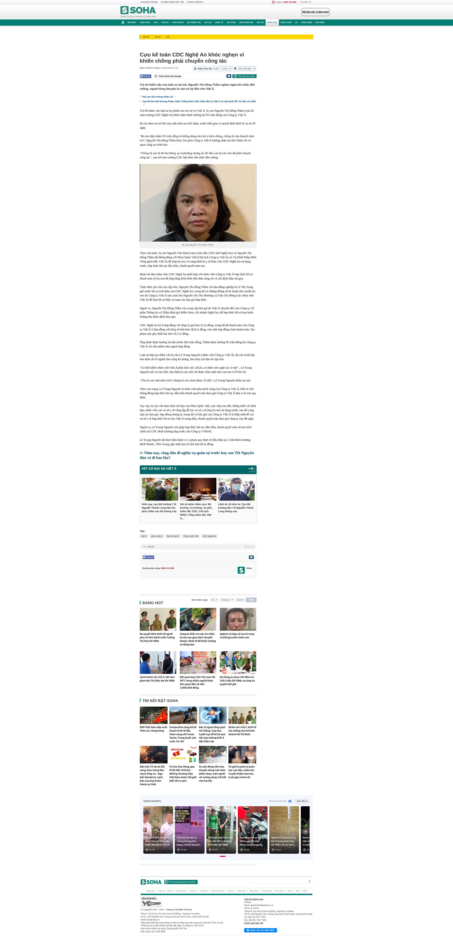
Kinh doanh (178, 23)
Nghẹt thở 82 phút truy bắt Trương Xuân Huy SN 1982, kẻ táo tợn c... (283, 841)
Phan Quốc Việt (191, 536)
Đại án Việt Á (173, 536)
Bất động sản (194, 23)
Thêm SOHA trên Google (170, 76)
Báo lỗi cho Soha (247, 76)
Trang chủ (150, 891)
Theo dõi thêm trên (278, 801)
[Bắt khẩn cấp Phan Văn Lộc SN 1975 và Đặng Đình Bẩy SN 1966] (221, 830)
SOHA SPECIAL (196, 2)
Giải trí (260, 23)
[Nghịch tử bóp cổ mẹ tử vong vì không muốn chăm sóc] (238, 619)
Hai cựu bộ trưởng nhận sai (157, 96)
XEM (251, 599)
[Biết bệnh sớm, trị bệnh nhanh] (315, 12)
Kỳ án (158, 37)
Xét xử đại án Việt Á (159, 468)
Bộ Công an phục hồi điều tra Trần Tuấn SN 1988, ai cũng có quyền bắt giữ (237, 680)
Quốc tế (219, 23)
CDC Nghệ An (209, 536)
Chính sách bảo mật (253, 923)
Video (289, 891)
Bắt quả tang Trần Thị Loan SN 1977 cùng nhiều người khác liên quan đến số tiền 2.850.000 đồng (197, 682)
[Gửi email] (228, 76)
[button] (223, 856)
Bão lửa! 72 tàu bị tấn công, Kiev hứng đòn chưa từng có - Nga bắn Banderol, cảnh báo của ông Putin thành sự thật (152, 775)
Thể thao (231, 23)
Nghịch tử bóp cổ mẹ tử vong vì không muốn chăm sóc (237, 635)
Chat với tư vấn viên (262, 930)
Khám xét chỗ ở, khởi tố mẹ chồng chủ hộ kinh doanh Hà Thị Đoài (242, 731)
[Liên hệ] (251, 557)
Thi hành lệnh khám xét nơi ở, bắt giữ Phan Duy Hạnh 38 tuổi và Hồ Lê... (158, 841)
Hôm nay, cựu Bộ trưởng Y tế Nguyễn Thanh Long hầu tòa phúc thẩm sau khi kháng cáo (159, 508)
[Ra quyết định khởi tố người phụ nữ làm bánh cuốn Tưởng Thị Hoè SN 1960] (158, 619)
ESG (156, 23)
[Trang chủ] (138, 12)
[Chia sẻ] (145, 76)
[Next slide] (305, 831)
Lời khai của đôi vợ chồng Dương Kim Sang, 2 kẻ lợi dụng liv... (189, 841)
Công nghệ (306, 23)
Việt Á (144, 536)
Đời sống (320, 23)
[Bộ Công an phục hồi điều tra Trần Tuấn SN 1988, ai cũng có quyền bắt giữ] (238, 662)
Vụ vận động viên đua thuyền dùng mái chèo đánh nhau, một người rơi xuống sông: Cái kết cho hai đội (212, 773)
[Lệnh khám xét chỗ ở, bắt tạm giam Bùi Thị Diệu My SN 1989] (158, 662)
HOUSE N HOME (150, 2)
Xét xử (146, 37)
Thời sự (165, 23)
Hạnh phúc (145, 23)
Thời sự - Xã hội (165, 891)
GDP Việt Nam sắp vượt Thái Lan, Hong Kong (153, 729)
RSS (305, 891)
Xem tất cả (302, 801)
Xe (296, 23)
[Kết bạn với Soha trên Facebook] (241, 570)
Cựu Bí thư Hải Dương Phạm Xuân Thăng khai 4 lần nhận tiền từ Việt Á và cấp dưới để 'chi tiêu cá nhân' (199, 101)
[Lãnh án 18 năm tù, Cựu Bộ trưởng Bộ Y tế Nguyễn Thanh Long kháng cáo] (236, 489)
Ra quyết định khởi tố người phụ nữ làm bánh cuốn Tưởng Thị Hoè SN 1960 (157, 637)
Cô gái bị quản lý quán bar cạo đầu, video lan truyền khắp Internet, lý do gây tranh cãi (241, 772)
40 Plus (208, 23)
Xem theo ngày (199, 599)
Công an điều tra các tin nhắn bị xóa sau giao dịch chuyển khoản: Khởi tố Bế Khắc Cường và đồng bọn (198, 639)
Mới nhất (131, 23)
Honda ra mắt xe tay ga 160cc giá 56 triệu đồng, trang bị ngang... (252, 841)
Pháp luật (272, 23)
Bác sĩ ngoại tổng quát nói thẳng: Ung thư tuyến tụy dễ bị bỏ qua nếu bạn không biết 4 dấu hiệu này (212, 734)
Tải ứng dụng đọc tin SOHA (182, 882)
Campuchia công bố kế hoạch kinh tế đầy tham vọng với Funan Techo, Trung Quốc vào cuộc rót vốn (182, 734)
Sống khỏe (286, 23)
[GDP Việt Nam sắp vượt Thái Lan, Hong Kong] (154, 715)
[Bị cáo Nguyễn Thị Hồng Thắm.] (198, 203)
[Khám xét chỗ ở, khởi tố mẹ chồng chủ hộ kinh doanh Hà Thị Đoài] (242, 715)
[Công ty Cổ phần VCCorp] (183, 902)
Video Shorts (152, 801)
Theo (198, 546)
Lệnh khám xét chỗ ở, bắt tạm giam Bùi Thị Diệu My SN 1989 (157, 678)
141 (168, 37)
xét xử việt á (156, 536)
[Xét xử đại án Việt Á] (251, 470)
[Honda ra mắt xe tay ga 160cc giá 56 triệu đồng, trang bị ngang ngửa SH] (253, 830)
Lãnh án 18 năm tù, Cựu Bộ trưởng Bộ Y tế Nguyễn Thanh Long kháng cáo (236, 508)
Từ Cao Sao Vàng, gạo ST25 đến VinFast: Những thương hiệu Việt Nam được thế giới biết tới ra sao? (183, 773)
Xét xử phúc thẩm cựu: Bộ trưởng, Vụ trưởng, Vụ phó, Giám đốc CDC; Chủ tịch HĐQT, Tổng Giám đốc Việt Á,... (196, 511)
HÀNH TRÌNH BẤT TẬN (173, 2)
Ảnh (297, 891)
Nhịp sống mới (246, 23)
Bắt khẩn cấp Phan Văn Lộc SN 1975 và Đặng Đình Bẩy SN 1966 (220, 841)
